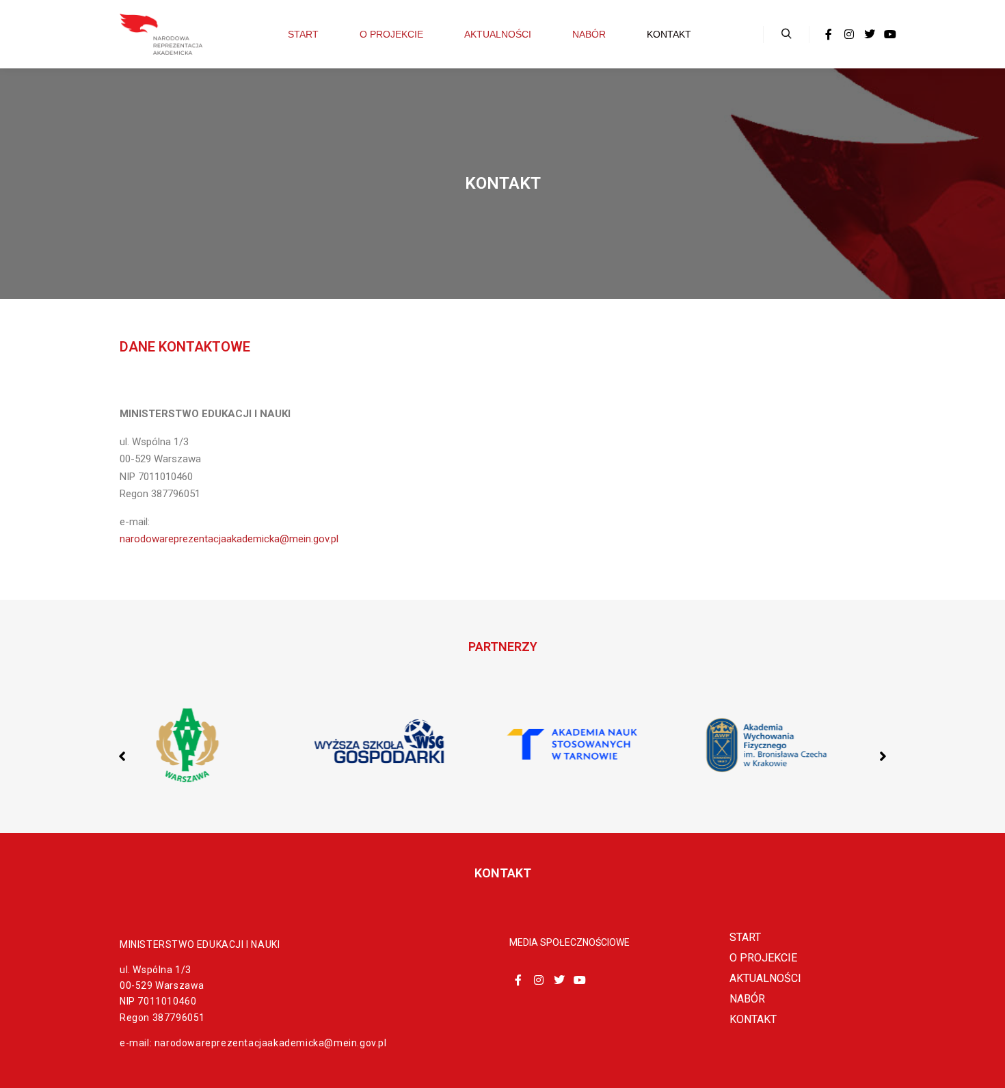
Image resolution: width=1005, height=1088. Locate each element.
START (745, 937)
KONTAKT (753, 1019)
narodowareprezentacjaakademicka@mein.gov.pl (229, 539)
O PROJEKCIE (763, 957)
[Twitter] (870, 34)
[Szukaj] (786, 34)
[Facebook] (829, 34)
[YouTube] (890, 34)
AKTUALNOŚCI (765, 978)
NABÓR (747, 998)
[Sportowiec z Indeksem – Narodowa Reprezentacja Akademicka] (160, 34)
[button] (883, 756)
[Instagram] (849, 34)
